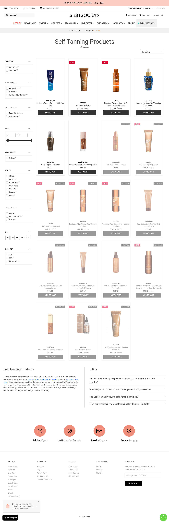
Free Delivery (74, 473)
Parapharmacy (14, 496)
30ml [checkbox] (7, 237)
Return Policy (74, 476)
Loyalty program (135, 8)
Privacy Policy (42, 473)
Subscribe (133, 483)
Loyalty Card (74, 470)
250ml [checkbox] (28, 237)
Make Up (11, 470)
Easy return (73, 466)
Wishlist (99, 473)
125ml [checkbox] (23, 237)
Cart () (159, 15)
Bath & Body (12, 486)
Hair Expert (12, 480)
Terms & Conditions (44, 480)
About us (40, 466)
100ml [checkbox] (18, 237)
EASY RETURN (30, 8)
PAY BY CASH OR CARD (51, 8)
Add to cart (50, 113)
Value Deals (12, 466)
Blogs (39, 470)
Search (13, 15)
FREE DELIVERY (12, 8)
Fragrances (12, 476)
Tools (10, 490)
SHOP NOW (99, 3)
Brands (10, 493)
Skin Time (92, 30)
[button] (152, 52)
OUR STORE (149, 8)
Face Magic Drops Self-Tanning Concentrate (43, 379)
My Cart (99, 470)
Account (132, 15)
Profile (98, 466)
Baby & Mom (13, 483)
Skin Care (11, 473)
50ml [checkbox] (12, 237)
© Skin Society (84, 516)
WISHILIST (146, 15)
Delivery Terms (42, 476)
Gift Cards (161, 8)
